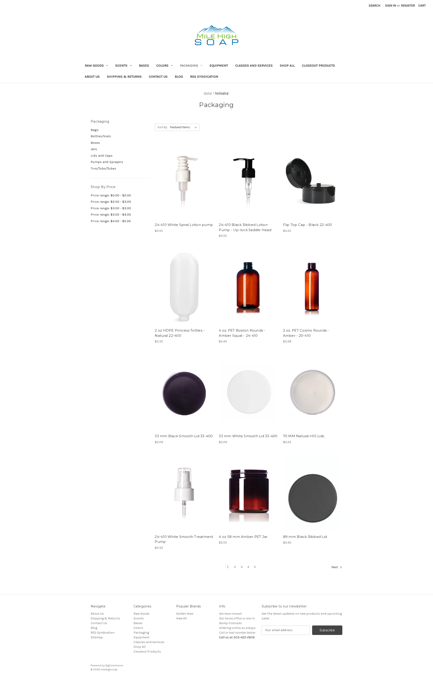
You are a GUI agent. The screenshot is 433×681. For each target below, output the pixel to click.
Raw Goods (94, 65)
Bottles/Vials (101, 136)
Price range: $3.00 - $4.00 (111, 214)
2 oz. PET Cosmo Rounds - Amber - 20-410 (306, 333)
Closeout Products (318, 65)
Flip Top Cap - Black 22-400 (307, 225)
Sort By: (162, 127)
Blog (179, 76)
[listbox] (184, 127)
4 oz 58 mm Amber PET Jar (243, 537)
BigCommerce (114, 665)
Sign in (390, 5)
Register (408, 5)
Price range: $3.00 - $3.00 (111, 208)
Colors (162, 65)
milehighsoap (109, 669)
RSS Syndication (204, 76)
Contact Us (158, 76)
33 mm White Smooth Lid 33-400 (248, 436)
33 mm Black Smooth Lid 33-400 (184, 436)
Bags (95, 130)
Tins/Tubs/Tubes (103, 168)
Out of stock (184, 189)
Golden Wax (184, 614)
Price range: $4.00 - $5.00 (111, 221)
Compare (182, 181)
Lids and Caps (102, 155)
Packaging (189, 65)
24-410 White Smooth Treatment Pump (184, 539)
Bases (144, 65)
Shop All (287, 65)
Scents (121, 65)
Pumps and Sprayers (107, 162)
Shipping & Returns (124, 76)
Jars (94, 149)
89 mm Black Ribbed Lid (305, 537)
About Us (92, 76)
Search (374, 5)
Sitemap (97, 637)
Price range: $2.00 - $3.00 (111, 202)
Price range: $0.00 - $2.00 (111, 195)
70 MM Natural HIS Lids (303, 436)
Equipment (219, 65)
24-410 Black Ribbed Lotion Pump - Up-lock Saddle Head (245, 227)
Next (335, 567)
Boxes (95, 143)
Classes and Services (254, 65)
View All (181, 618)
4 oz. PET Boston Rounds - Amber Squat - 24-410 (242, 333)
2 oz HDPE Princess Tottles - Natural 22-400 (180, 333)
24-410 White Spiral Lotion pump (184, 225)
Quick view (183, 173)
